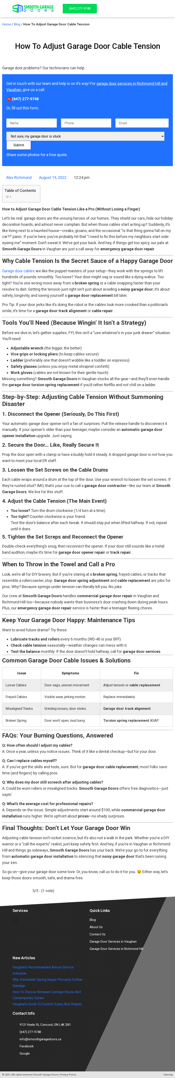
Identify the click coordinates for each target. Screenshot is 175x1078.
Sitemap (168, 1074)
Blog (17, 24)
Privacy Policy (68, 1074)
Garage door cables (18, 271)
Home (6, 24)
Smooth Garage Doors (45, 1074)
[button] (161, 8)
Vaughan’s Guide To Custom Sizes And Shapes (47, 1004)
